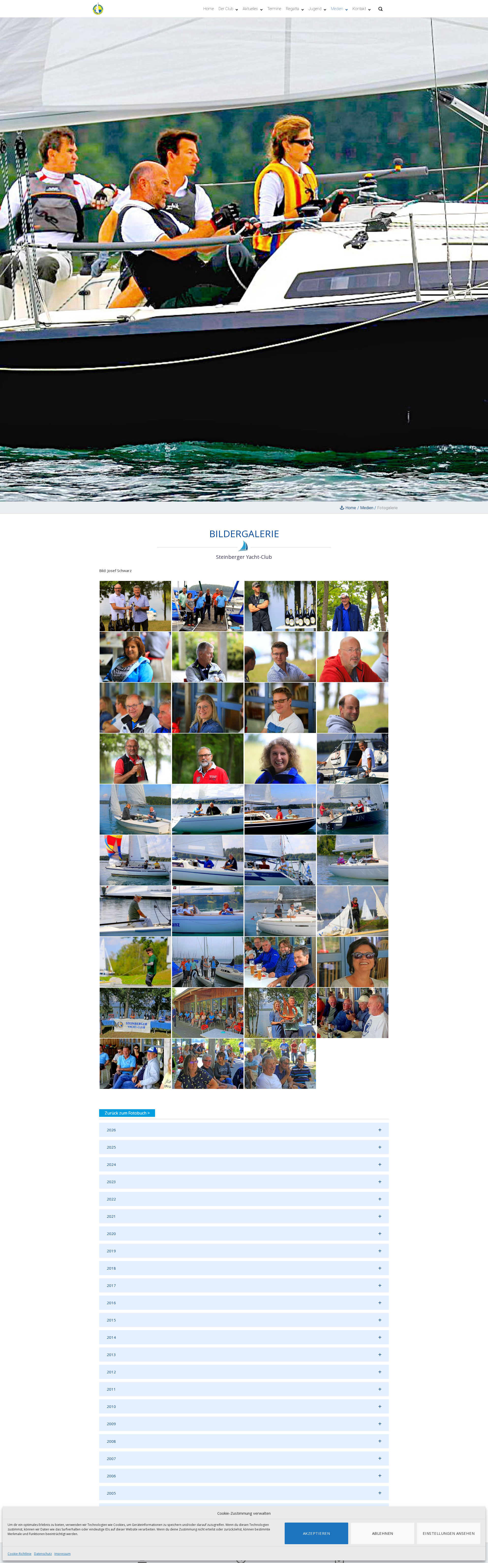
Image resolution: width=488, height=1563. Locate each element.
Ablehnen (382, 1533)
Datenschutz (43, 1554)
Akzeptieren (316, 1533)
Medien (337, 8)
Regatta (292, 8)
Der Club (226, 8)
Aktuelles (250, 8)
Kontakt (359, 8)
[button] (244, 1130)
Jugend (315, 8)
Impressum (62, 1554)
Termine (274, 8)
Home (208, 8)
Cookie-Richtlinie (20, 1554)
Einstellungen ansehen (449, 1533)
